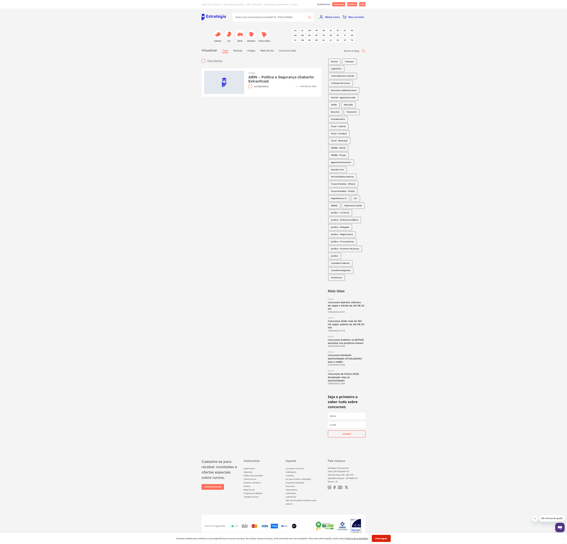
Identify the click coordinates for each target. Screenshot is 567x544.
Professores (257, 4)
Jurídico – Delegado (340, 227)
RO (309, 40)
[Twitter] (346, 487)
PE (338, 35)
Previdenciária (338, 119)
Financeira (352, 112)
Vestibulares (291, 472)
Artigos (251, 50)
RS (323, 40)
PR (352, 35)
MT (316, 35)
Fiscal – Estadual (339, 133)
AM (309, 30)
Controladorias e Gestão (342, 76)
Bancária (335, 112)
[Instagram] (329, 487)
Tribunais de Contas (340, 83)
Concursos (338, 4)
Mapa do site (249, 490)
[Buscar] (309, 17)
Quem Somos (249, 468)
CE (331, 30)
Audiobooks (291, 497)
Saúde (334, 104)
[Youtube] (340, 487)
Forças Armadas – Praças (343, 191)
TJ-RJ (248, 4)
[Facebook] (334, 487)
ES (345, 30)
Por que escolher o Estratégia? (298, 479)
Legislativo (336, 68)
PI (345, 35)
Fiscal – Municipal (339, 140)
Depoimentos (291, 490)
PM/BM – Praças (338, 155)
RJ (295, 40)
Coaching (290, 475)
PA (323, 35)
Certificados (291, 493)
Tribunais (349, 61)
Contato (294, 4)
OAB (362, 4)
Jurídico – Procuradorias (342, 241)
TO (352, 40)
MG (302, 35)
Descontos (290, 486)
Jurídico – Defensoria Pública (344, 220)
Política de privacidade (253, 475)
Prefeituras (336, 277)
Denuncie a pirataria (252, 482)
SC (331, 40)
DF (338, 30)
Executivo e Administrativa (343, 90)
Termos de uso (250, 479)
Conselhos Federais (340, 263)
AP (316, 30)
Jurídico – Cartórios (340, 212)
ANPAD (334, 205)
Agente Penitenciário (341, 162)
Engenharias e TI (339, 198)
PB (331, 35)
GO (352, 30)
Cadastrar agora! (213, 487)
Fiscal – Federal (338, 126)
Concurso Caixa (287, 50)
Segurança (248, 472)
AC (295, 30)
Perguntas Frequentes (295, 482)
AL (302, 30)
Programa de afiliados (253, 493)
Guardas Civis (337, 169)
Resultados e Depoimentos (276, 4)
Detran (334, 61)
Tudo (225, 50)
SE (338, 40)
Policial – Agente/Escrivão (343, 97)
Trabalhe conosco (251, 497)
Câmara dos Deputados (233, 4)
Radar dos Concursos (211, 4)
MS (309, 35)
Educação (348, 104)
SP (345, 40)
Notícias (237, 50)
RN (302, 40)
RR (316, 40)
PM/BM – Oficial (338, 148)
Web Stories (267, 50)
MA (295, 35)
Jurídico (334, 256)
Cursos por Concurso (295, 468)
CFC (355, 198)
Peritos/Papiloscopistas (342, 176)
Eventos (247, 486)
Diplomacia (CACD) (353, 205)
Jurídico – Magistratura (342, 234)
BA (323, 30)
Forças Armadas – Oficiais (343, 184)
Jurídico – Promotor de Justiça (345, 248)
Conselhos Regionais (341, 270)
